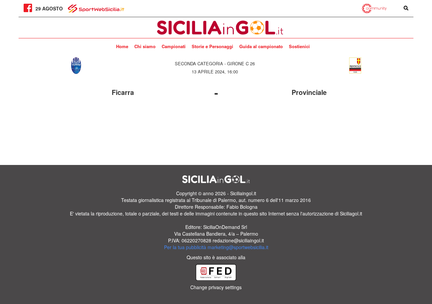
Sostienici (299, 46)
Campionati (174, 46)
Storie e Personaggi (212, 46)
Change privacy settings (216, 287)
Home (122, 46)
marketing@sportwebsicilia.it (238, 247)
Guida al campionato (261, 46)
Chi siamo (145, 46)
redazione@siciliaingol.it (238, 240)
